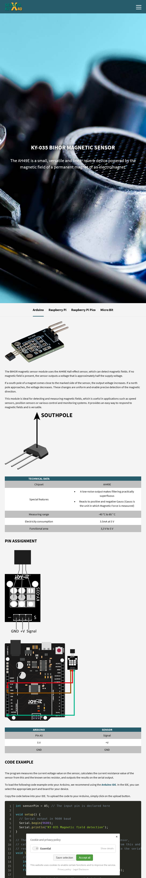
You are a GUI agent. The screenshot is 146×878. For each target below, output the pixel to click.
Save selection (64, 857)
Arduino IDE (108, 784)
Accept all (84, 857)
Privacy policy (64, 869)
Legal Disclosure (80, 869)
